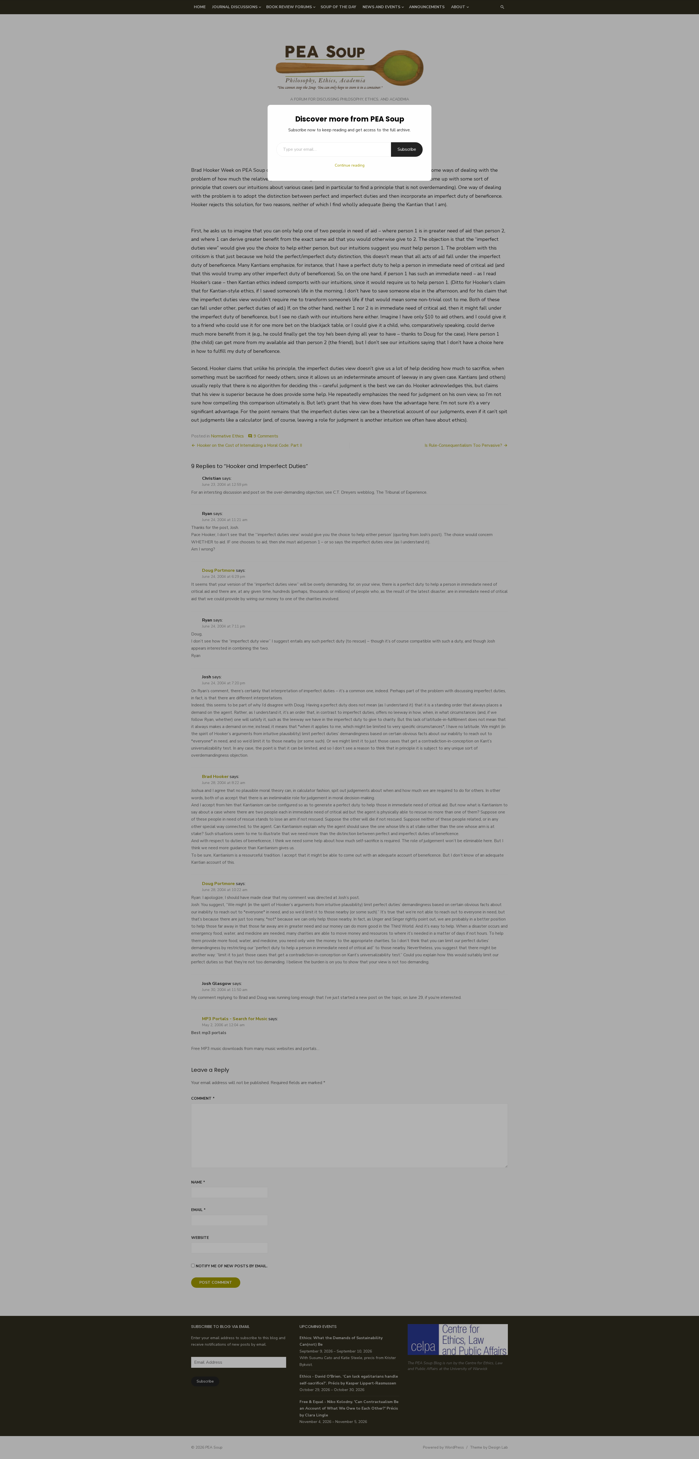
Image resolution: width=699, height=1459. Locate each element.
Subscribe (407, 149)
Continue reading (350, 165)
